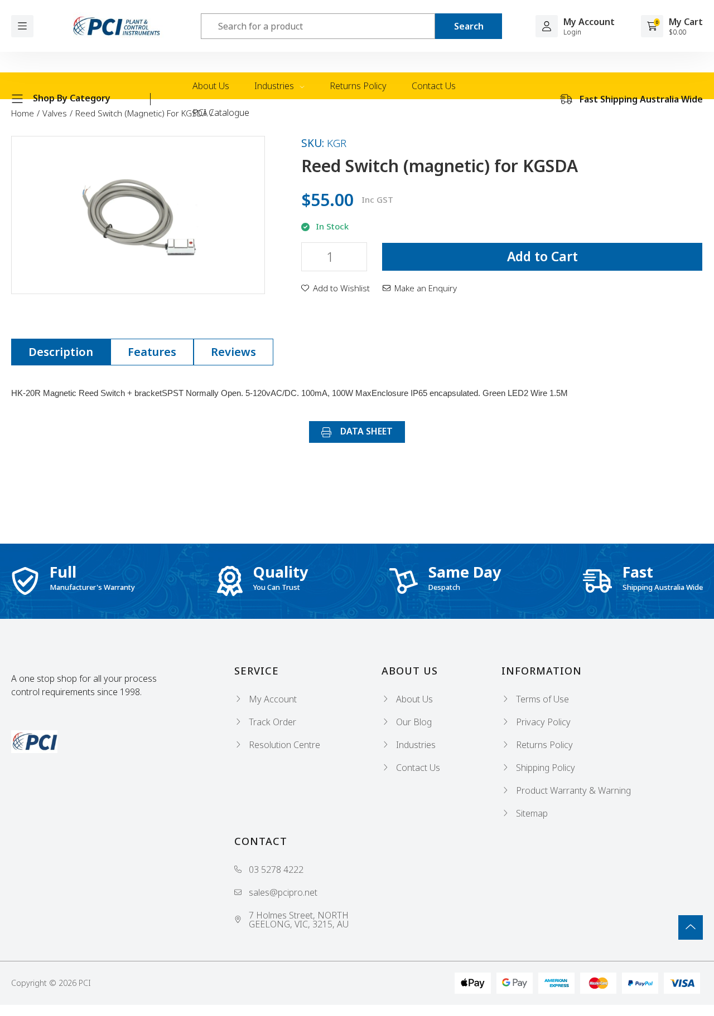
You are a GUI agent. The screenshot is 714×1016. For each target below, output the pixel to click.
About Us (210, 85)
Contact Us (434, 85)
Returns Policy (358, 85)
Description (60, 351)
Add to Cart (542, 256)
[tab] (60, 352)
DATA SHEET (365, 431)
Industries (275, 85)
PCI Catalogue (220, 112)
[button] (335, 288)
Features (152, 351)
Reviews (233, 351)
